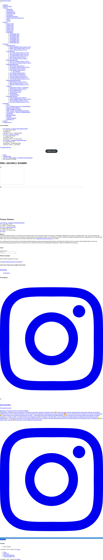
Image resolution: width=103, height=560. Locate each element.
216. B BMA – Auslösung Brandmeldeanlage (14, 140)
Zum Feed (2, 231)
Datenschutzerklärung (8, 555)
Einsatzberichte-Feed (5, 147)
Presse (4, 552)
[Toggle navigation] (0, 2)
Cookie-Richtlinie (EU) (9, 556)
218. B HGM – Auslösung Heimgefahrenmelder (15, 128)
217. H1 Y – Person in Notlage (11, 134)
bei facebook (3, 269)
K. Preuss (17, 549)
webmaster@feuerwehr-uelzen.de (44, 238)
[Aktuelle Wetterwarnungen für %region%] (11, 261)
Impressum (6, 553)
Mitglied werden (51, 151)
